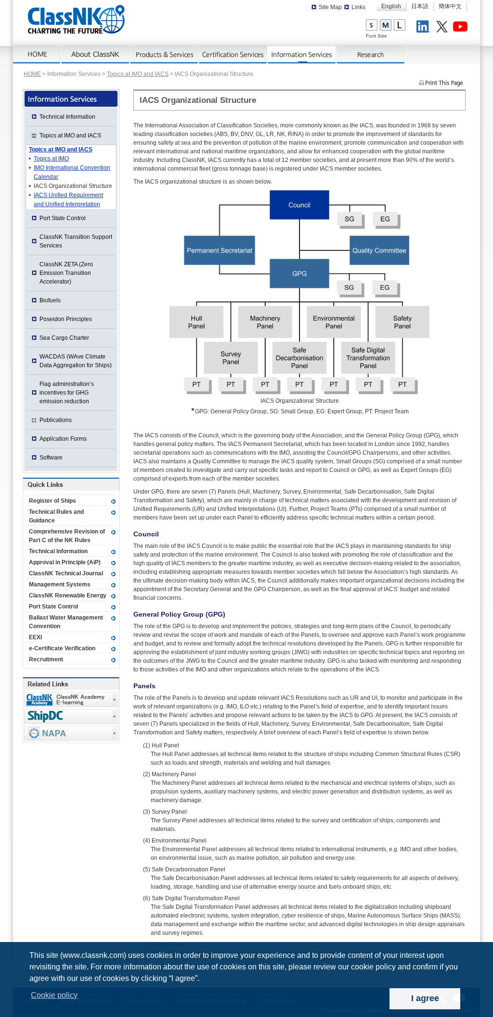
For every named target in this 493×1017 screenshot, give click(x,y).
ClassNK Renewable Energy (67, 595)
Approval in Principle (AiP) (65, 562)
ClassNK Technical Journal (66, 573)
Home (37, 55)
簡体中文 (450, 6)
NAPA (71, 733)
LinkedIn (425, 28)
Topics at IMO (51, 158)
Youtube (461, 28)
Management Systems (60, 584)
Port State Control (62, 218)
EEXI (35, 637)
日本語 (419, 6)
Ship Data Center (71, 716)
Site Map (330, 7)
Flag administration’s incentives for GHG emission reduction (66, 393)
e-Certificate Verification (62, 648)
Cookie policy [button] (54, 995)
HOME (32, 74)
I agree (425, 998)
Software (51, 457)
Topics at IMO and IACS (138, 74)
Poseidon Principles (65, 319)
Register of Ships (52, 500)
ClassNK (76, 19)
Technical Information (67, 116)
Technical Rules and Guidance (56, 516)
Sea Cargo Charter (64, 338)
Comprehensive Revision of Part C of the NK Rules (67, 536)
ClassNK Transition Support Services (75, 241)
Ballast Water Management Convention (66, 622)
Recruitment (46, 659)
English (391, 6)
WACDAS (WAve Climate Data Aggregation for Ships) (75, 361)
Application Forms (63, 438)
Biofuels (50, 300)
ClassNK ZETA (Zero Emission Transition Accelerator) (66, 273)
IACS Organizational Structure (73, 186)
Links (358, 7)
